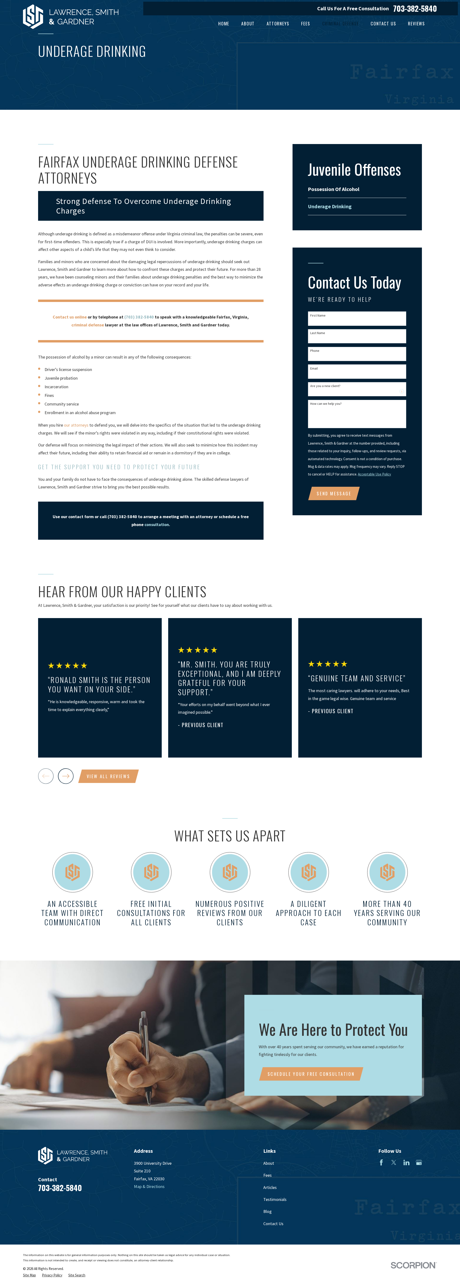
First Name (318, 315)
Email (314, 368)
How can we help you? (326, 404)
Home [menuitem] (223, 23)
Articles (270, 1187)
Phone (314, 351)
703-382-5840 (415, 8)
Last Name (317, 333)
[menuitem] (357, 189)
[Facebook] (381, 1162)
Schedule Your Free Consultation (311, 1074)
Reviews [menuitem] (416, 23)
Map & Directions (149, 1186)
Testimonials (275, 1199)
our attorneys (76, 425)
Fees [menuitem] (305, 23)
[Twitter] (394, 1162)
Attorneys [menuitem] (278, 23)
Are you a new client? (325, 386)
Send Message (334, 493)
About (268, 1163)
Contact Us (273, 1223)
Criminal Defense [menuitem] (340, 23)
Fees (267, 1175)
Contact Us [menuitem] (383, 23)
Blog (267, 1211)
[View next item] (66, 776)
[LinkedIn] (406, 1162)
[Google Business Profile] (419, 1162)
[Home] (70, 16)
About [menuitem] (248, 23)
